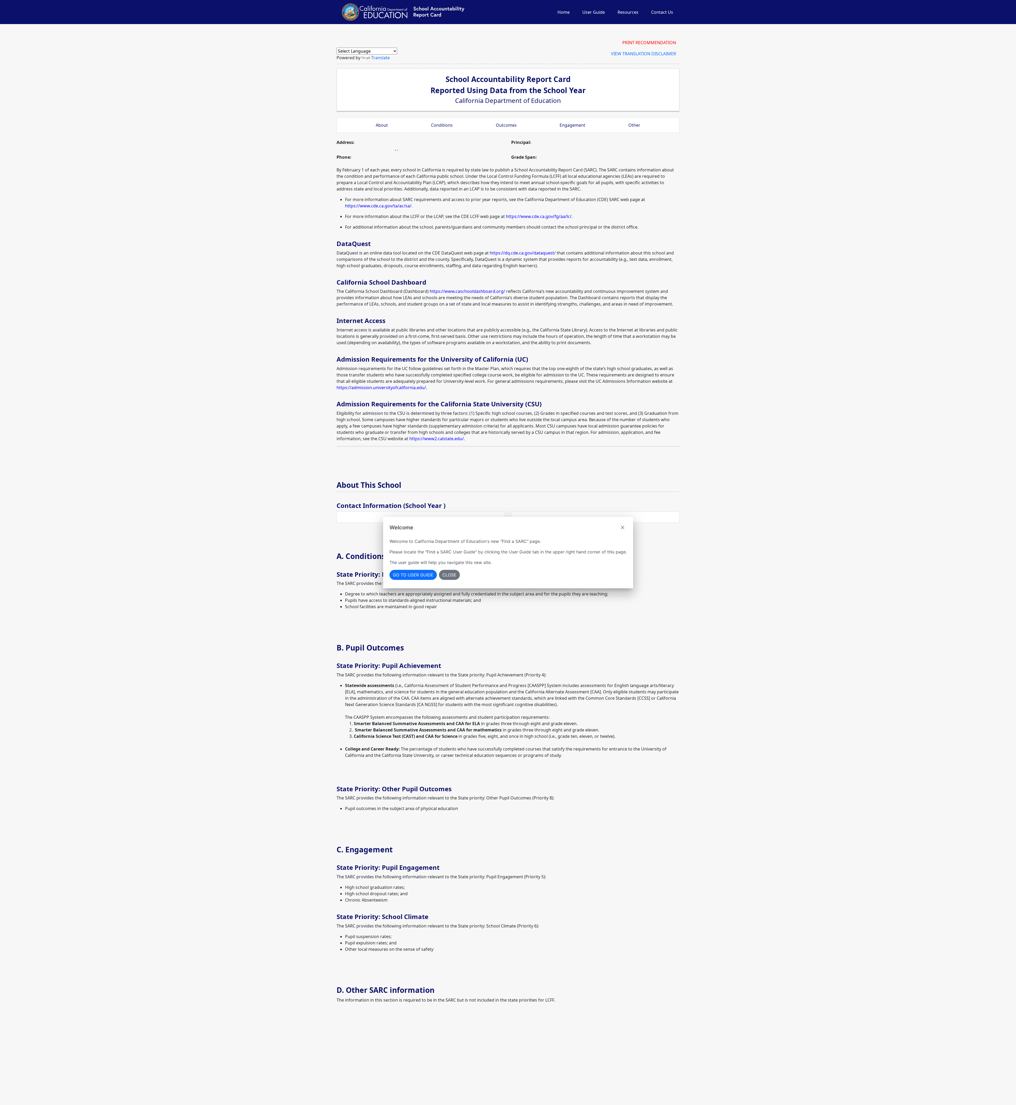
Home (563, 12)
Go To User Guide (413, 574)
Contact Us (662, 12)
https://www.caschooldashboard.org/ (467, 291)
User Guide (593, 12)
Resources (628, 12)
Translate (380, 58)
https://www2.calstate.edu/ (436, 439)
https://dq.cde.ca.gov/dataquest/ (523, 253)
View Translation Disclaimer (643, 54)
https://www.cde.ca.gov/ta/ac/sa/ (378, 206)
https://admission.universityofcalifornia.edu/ (381, 387)
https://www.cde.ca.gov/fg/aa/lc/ (539, 216)
